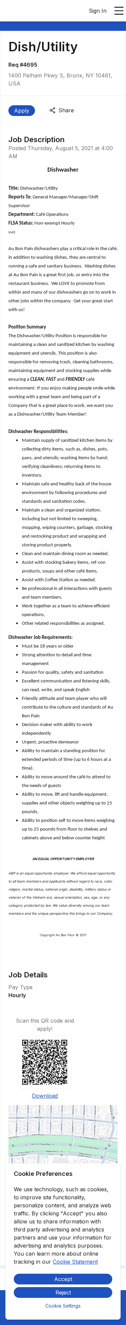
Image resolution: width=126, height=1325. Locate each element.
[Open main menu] (119, 10)
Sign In (98, 10)
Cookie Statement (75, 1261)
